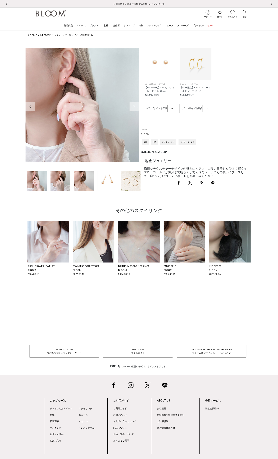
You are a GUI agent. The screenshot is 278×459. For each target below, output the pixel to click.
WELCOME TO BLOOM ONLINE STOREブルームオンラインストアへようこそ (211, 351)
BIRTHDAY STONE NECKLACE (133, 266)
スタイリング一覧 (62, 35)
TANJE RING (170, 266)
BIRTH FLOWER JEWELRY (40, 266)
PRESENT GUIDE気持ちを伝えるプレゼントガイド (64, 351)
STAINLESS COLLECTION (86, 266)
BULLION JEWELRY (84, 35)
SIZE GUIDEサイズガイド (138, 351)
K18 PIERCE (215, 266)
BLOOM (145, 134)
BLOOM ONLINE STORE (38, 35)
